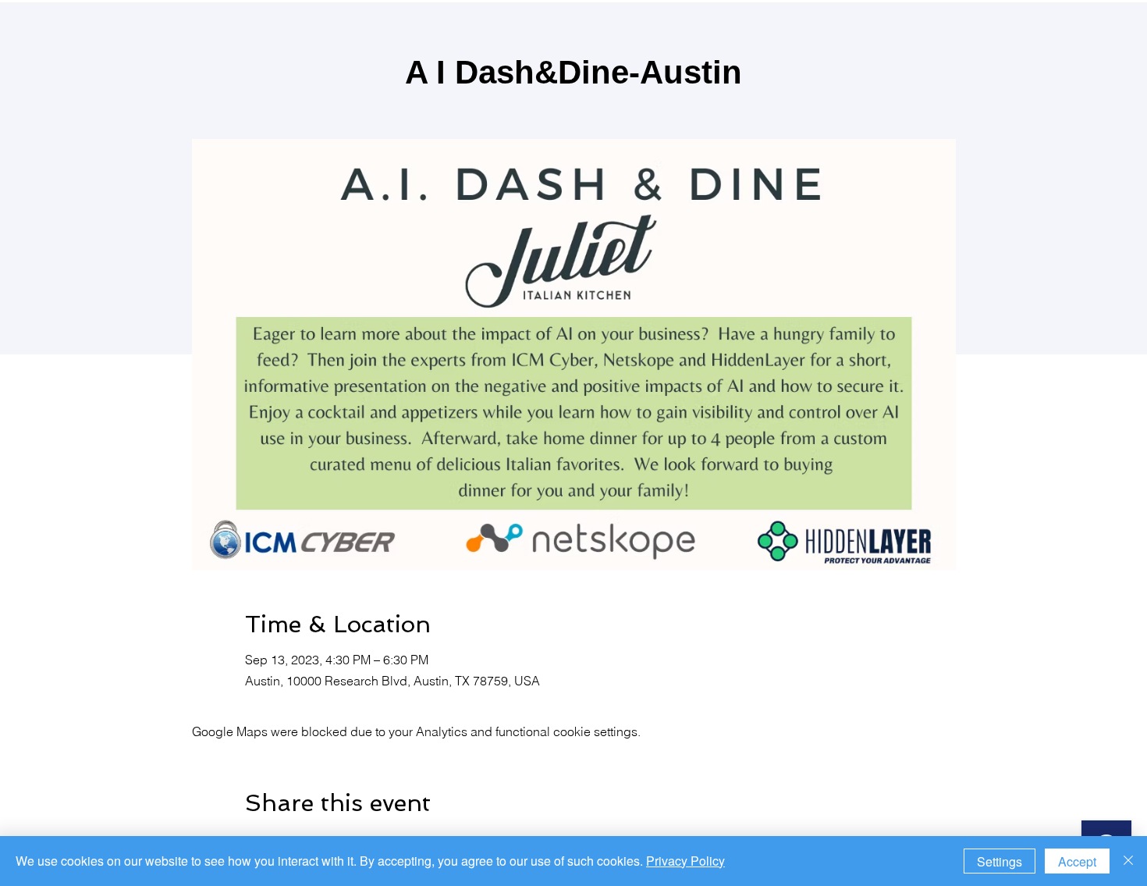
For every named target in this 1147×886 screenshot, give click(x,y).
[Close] (1128, 861)
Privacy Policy (685, 861)
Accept (1077, 861)
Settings (999, 861)
